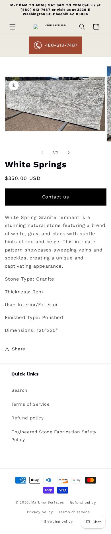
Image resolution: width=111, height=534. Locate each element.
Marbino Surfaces (47, 503)
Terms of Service (30, 404)
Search (19, 390)
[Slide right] (68, 152)
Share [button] (18, 349)
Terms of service (74, 512)
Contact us (55, 197)
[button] (12, 27)
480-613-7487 (61, 45)
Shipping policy (58, 521)
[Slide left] (42, 152)
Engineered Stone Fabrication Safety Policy (53, 435)
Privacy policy (40, 512)
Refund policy (27, 418)
